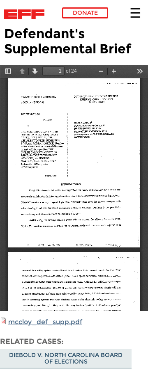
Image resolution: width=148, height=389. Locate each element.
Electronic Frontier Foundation (26, 14)
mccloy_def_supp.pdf (45, 322)
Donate (85, 12)
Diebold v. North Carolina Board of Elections (66, 358)
